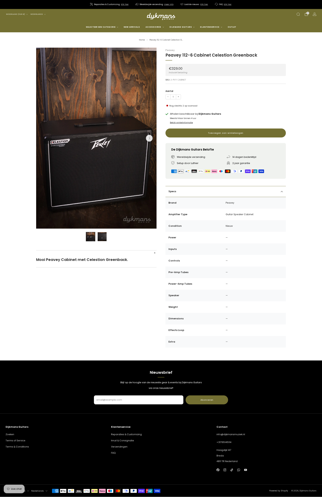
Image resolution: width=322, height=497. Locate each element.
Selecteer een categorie (101, 27)
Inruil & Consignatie (122, 440)
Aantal (169, 91)
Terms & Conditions (17, 446)
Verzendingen (119, 446)
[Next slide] (149, 138)
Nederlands (37, 14)
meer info (168, 4)
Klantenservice (209, 27)
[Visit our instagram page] (224, 469)
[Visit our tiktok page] (231, 469)
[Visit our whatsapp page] (238, 469)
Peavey (170, 50)
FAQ (113, 452)
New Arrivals (132, 27)
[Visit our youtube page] (245, 469)
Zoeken (10, 434)
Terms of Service (15, 440)
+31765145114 (224, 442)
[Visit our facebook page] (217, 469)
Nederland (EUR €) (15, 14)
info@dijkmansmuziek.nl (231, 434)
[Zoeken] (298, 14)
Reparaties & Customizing (126, 434)
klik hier (125, 4)
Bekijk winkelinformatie (181, 122)
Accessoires (153, 27)
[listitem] (109, 4)
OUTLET (232, 27)
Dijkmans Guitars (181, 27)
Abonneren (207, 399)
